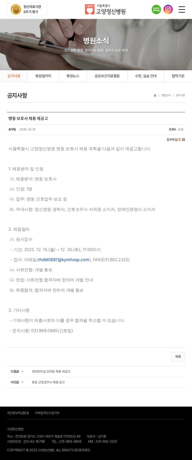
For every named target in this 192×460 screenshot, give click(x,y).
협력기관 (178, 76)
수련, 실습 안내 (146, 76)
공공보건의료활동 (107, 76)
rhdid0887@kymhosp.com (63, 259)
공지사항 (13, 76)
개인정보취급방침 (18, 413)
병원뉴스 (72, 76)
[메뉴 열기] (182, 9)
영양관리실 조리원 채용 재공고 (51, 371)
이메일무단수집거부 (47, 413)
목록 (178, 357)
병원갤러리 (43, 76)
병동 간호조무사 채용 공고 (48, 382)
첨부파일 (173, 139)
